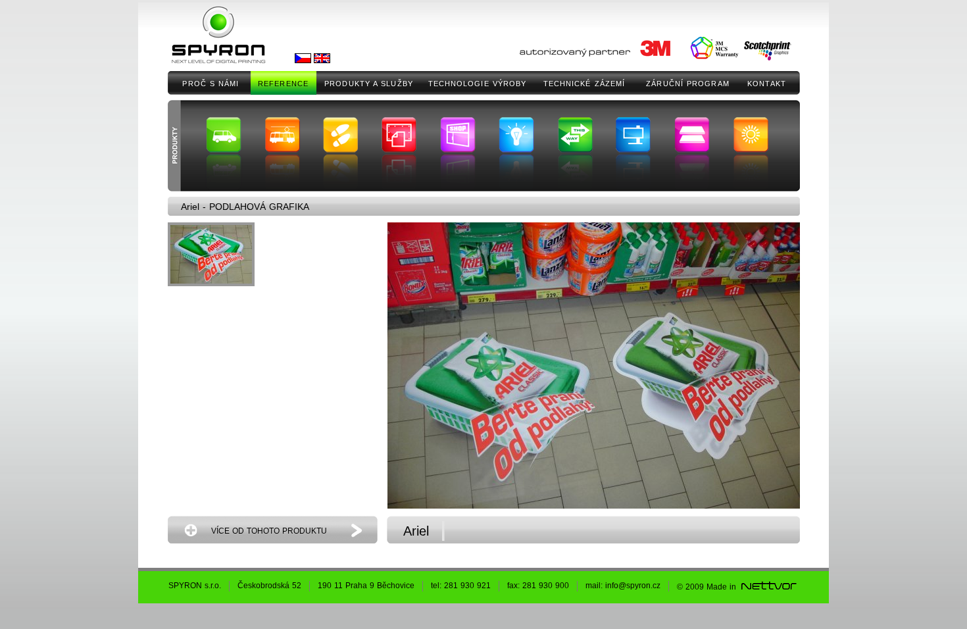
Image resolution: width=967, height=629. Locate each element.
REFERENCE (283, 84)
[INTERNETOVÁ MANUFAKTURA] (768, 586)
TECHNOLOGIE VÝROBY (477, 84)
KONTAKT (766, 84)
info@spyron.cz (632, 585)
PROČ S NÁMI (210, 84)
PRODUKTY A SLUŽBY (368, 84)
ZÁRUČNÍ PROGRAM (688, 84)
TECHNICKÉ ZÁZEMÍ (584, 84)
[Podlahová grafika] (211, 254)
